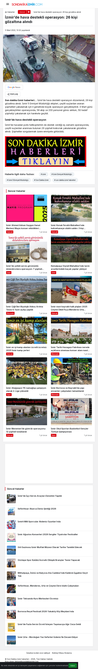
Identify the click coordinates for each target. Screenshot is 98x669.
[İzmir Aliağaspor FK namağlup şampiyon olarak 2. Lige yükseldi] (26, 376)
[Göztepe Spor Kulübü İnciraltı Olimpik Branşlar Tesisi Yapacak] (49, 563)
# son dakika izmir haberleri (64, 180)
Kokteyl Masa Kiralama (62, 653)
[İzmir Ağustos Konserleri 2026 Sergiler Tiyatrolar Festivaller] (49, 537)
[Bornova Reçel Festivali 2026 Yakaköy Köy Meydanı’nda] (49, 614)
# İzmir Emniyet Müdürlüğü (62, 174)
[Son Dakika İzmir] (27, 4)
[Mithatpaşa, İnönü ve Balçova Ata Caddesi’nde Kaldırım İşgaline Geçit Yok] (49, 575)
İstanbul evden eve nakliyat (38, 653)
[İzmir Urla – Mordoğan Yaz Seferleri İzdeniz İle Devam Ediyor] (49, 640)
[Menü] (7, 4)
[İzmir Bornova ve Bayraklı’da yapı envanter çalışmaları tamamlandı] (71, 376)
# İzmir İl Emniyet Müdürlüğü (17, 180)
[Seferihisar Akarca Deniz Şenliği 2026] (49, 511)
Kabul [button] (73, 666)
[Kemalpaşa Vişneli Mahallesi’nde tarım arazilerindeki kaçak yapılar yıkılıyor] (71, 254)
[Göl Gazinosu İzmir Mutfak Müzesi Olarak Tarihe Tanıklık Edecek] (49, 550)
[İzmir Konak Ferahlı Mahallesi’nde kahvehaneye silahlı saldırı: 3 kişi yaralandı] (71, 214)
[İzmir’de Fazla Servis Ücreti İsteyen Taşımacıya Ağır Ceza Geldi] (49, 627)
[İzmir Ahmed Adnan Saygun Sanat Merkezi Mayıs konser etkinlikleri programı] (26, 214)
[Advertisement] (49, 463)
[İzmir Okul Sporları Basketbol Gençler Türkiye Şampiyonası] (71, 417)
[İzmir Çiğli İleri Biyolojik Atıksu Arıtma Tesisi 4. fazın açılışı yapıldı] (26, 295)
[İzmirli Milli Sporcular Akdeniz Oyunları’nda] (49, 524)
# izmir (43, 174)
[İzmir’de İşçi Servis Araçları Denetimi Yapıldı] (49, 498)
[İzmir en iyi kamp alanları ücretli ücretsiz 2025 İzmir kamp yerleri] (26, 336)
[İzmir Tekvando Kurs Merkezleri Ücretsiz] (49, 601)
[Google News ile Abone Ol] (14, 87)
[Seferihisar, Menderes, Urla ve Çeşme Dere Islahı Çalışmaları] (49, 588)
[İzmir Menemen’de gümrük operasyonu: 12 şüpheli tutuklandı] (26, 417)
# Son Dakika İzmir (41, 180)
